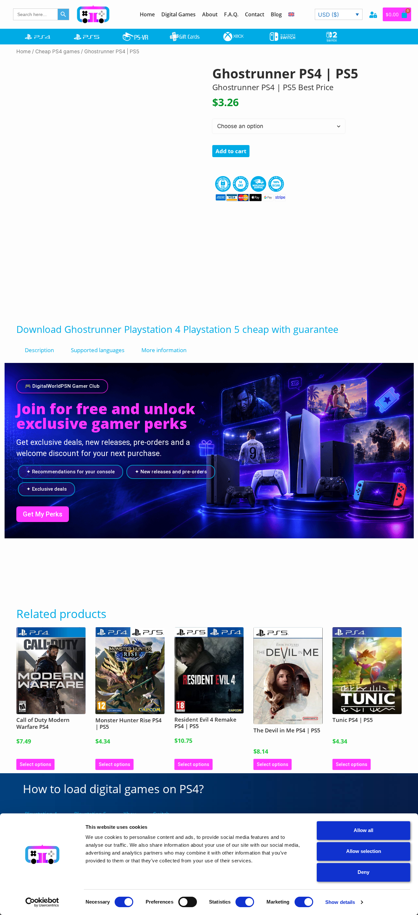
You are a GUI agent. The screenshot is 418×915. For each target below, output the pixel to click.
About (209, 14)
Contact (254, 14)
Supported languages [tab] (97, 350)
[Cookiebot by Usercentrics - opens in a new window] (42, 902)
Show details (340, 902)
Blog (276, 14)
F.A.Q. (231, 14)
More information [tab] (163, 350)
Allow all (363, 830)
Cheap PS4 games (57, 51)
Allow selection (363, 851)
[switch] (187, 902)
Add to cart (231, 151)
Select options (35, 764)
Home (147, 14)
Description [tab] (39, 350)
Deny (363, 872)
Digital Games (178, 14)
